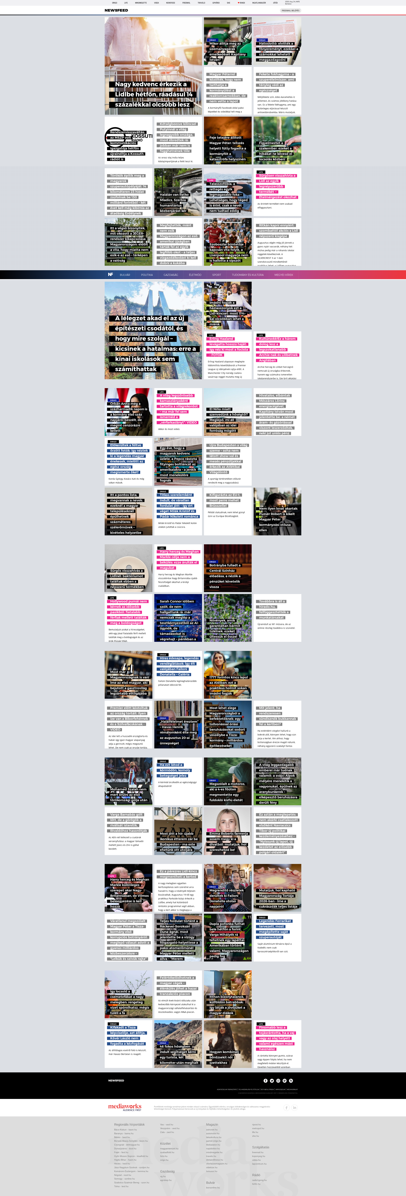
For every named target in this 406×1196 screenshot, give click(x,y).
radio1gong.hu (259, 1180)
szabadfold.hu (167, 1152)
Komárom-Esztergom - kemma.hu (131, 1171)
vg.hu (163, 1176)
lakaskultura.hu (213, 1137)
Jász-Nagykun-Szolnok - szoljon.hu (131, 1167)
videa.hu (256, 1160)
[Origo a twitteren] (272, 1081)
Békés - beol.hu (122, 1137)
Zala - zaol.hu (167, 1132)
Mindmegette (141, 3)
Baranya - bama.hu (124, 1133)
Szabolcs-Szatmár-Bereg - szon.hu (131, 1182)
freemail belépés (290, 10)
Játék (275, 3)
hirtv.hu (163, 1156)
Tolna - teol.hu (121, 1186)
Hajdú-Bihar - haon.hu (125, 1160)
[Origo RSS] (291, 1081)
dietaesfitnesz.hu (214, 1160)
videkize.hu (211, 1167)
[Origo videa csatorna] (285, 1081)
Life (126, 3)
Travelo (201, 3)
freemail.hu (257, 1152)
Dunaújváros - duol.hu (125, 1148)
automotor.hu (212, 1133)
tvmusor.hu (211, 1171)
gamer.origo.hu (213, 1141)
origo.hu (164, 1160)
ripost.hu (256, 1124)
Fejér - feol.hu (121, 1152)
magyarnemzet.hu (169, 1148)
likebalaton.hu (213, 1144)
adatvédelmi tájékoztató (227, 1089)
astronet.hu (212, 1129)
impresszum (280, 1089)
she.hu (255, 1136)
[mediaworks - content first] (124, 1108)
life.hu (255, 1132)
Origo (114, 3)
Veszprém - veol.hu (170, 1128)
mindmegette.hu (214, 1152)
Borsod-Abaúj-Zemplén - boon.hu (131, 1141)
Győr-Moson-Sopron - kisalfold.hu (131, 1156)
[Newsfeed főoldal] (116, 1081)
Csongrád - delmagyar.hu (127, 1144)
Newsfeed (170, 3)
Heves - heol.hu (122, 1163)
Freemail (186, 3)
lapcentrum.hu (259, 1163)
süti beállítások (267, 1089)
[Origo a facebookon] (266, 1081)
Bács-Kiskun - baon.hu (125, 1129)
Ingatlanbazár (259, 3)
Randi (242, 3)
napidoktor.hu (213, 1148)
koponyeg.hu (258, 1156)
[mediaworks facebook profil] (286, 1107)
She (228, 3)
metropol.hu (258, 1128)
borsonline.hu (213, 1187)
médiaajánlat (292, 1089)
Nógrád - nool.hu (122, 1175)
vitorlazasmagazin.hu (216, 1163)
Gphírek (216, 3)
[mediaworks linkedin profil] (294, 1107)
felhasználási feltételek (249, 1089)
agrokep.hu (166, 1180)
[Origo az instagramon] (278, 1081)
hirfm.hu (256, 1184)
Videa (156, 3)
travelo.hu (211, 1156)
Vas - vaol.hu (166, 1124)
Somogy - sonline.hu (124, 1178)
